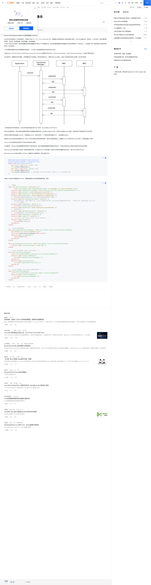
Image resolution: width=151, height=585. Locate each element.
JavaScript (12, 357)
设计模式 (15, 383)
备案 (132, 2)
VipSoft (6, 383)
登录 (147, 2)
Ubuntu (11, 317)
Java (14, 286)
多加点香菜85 (7, 396)
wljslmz (6, 370)
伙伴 (47, 3)
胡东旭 (6, 357)
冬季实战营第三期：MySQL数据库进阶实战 (126, 57)
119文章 (27, 582)
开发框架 (51, 286)
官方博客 (44, 7)
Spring (35, 286)
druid (21, 409)
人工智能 (14, 330)
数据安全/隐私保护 (29, 343)
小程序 (18, 357)
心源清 (6, 422)
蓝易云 (6, 317)
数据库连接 (19, 422)
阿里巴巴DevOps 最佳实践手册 (122, 60)
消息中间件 (12, 409)
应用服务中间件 (21, 286)
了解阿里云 (58, 3)
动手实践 (38, 7)
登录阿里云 (26, 28)
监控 (11, 370)
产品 (22, 3)
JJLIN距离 (6, 343)
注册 (141, 2)
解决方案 (28, 3)
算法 (11, 422)
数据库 (44, 286)
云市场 (42, 3)
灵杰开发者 (7, 330)
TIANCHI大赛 (55, 7)
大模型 (18, 3)
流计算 (24, 330)
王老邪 (6, 409)
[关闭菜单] (3, 3)
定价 (38, 3)
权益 (33, 3)
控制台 (136, 2)
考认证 (49, 7)
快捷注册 (11, 28)
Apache (29, 286)
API (40, 286)
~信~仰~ (12, 582)
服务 (51, 3)
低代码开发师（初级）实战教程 (122, 53)
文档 (129, 2)
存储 (11, 383)
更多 (145, 49)
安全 (18, 343)
